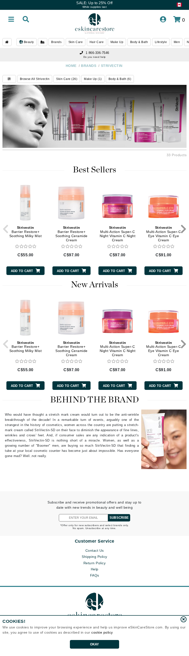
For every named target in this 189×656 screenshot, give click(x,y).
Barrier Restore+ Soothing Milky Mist (25, 232)
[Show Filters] (9, 79)
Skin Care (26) (66, 79)
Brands (56, 42)
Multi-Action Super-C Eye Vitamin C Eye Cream (163, 234)
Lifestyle (161, 42)
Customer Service (94, 541)
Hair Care (97, 42)
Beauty (28, 42)
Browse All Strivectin (35, 79)
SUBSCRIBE (119, 517)
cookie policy (102, 632)
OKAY (94, 644)
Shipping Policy (94, 557)
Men (177, 42)
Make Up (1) (93, 79)
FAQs (94, 575)
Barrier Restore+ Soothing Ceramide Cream (71, 234)
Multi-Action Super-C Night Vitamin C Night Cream (118, 234)
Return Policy (94, 563)
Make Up (117, 42)
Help (94, 569)
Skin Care (75, 42)
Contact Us (94, 550)
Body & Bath (139, 42)
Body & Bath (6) (120, 79)
